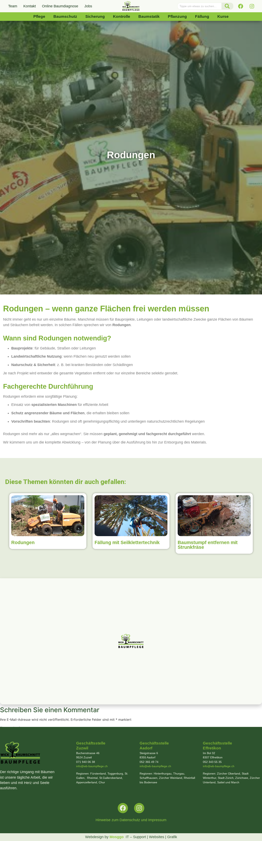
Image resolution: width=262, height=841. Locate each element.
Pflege (39, 16)
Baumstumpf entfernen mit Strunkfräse (208, 545)
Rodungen (23, 542)
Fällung (202, 16)
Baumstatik (149, 16)
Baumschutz (65, 16)
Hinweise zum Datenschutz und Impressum (131, 820)
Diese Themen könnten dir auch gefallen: (65, 482)
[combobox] (199, 6)
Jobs (88, 6)
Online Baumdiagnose (60, 6)
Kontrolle (121, 16)
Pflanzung (177, 16)
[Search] (227, 6)
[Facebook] (240, 6)
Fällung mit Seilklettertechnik (127, 542)
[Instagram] (252, 6)
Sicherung (95, 16)
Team (12, 6)
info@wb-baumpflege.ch (92, 766)
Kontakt (29, 6)
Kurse (223, 16)
